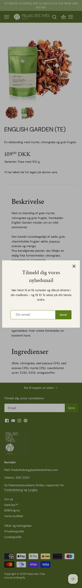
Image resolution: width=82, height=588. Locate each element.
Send (63, 315)
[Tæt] (74, 266)
